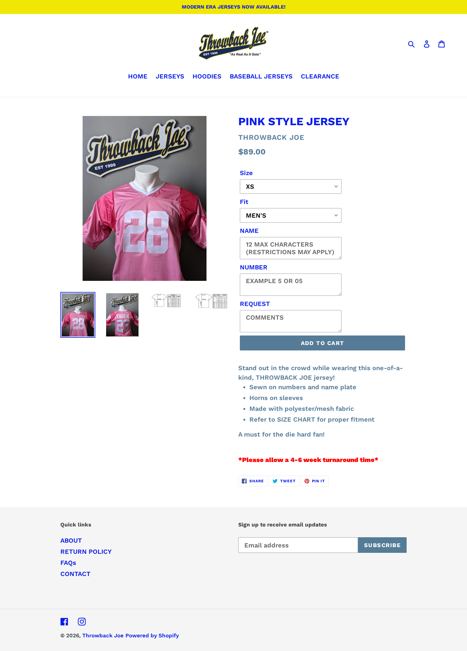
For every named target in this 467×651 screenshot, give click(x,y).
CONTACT (75, 574)
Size (246, 173)
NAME (249, 230)
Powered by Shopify (152, 635)
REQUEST (255, 304)
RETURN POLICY (86, 551)
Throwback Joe (103, 635)
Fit (244, 202)
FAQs (68, 562)
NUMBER (253, 267)
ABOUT (71, 540)
